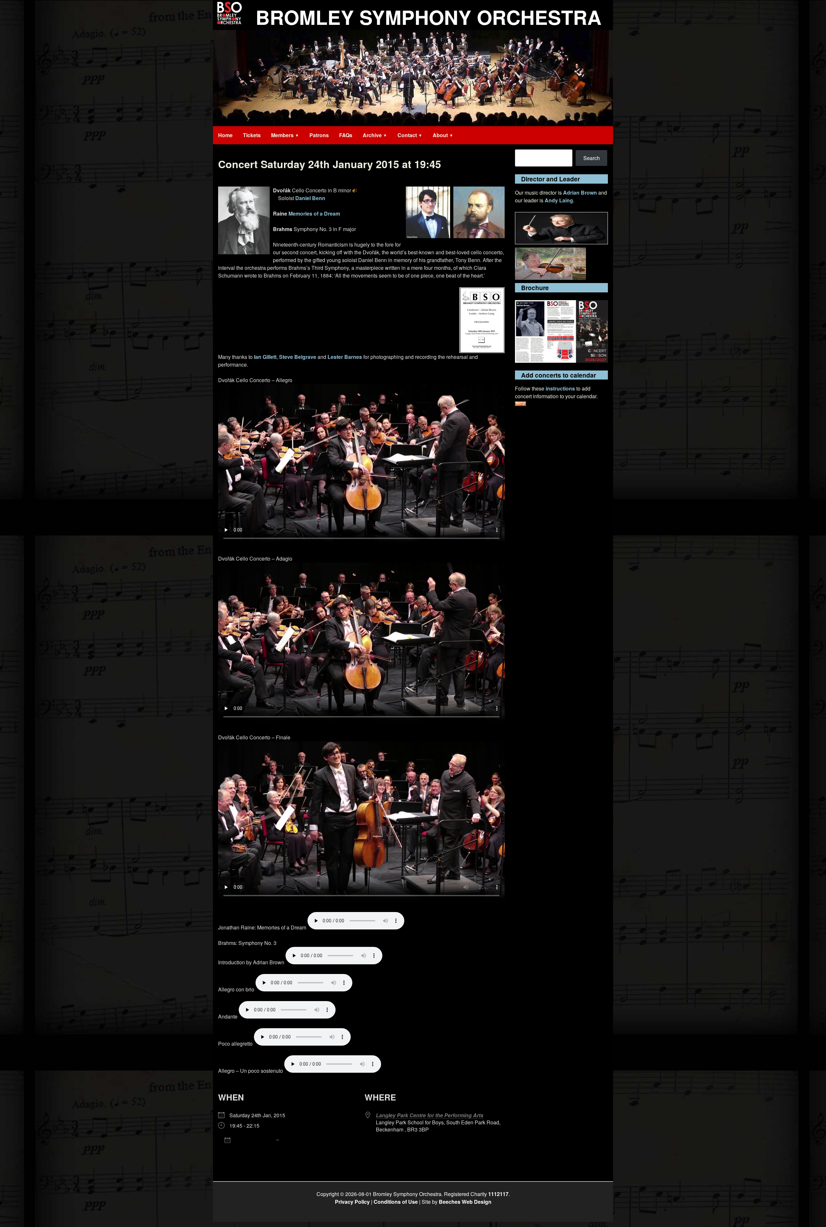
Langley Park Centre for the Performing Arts (429, 1115)
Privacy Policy (352, 1201)
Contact (407, 135)
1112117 (498, 1194)
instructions (560, 388)
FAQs (345, 135)
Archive (372, 135)
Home (225, 135)
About (440, 135)
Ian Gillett (265, 356)
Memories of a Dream (314, 213)
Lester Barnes (344, 356)
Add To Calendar (253, 1139)
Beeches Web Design (465, 1201)
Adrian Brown (580, 192)
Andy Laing (559, 200)
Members (282, 135)
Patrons (319, 135)
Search (591, 158)
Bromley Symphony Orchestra (428, 17)
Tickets (252, 135)
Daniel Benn (310, 198)
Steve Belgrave (297, 356)
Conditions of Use (396, 1201)
